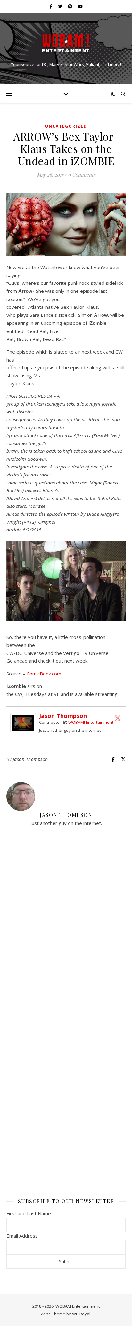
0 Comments (81, 175)
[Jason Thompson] (24, 722)
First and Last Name (28, 1213)
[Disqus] (66, 932)
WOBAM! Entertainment (90, 722)
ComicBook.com (44, 673)
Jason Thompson (63, 716)
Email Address (22, 1236)
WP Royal (81, 1314)
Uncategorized (66, 126)
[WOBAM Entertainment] (66, 43)
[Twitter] (117, 718)
